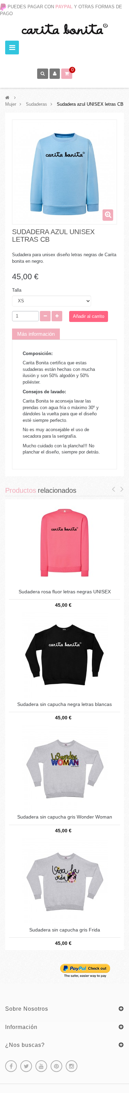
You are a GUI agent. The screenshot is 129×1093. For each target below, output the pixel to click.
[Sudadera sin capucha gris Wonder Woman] (65, 767)
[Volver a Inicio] (7, 97)
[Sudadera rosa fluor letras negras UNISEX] (65, 542)
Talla (17, 290)
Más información (36, 334)
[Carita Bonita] (65, 29)
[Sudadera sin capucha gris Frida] (65, 880)
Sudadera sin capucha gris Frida (64, 930)
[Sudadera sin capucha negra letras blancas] (65, 654)
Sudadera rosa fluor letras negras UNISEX (65, 591)
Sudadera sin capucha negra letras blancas (64, 704)
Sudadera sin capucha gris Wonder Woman (64, 817)
